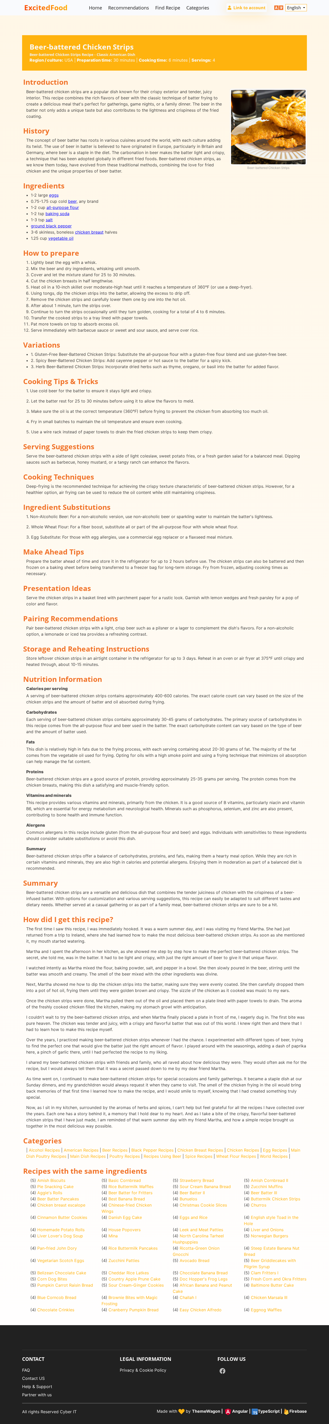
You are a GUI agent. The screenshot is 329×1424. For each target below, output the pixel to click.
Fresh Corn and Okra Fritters (278, 1279)
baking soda (57, 213)
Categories (197, 8)
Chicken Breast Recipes (200, 1150)
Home (95, 8)
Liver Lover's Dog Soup (60, 1235)
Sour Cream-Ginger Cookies (136, 1285)
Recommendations (128, 8)
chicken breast (89, 232)
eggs (54, 195)
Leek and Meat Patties (201, 1229)
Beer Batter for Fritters (130, 1192)
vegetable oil (61, 238)
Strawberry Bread (197, 1180)
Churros (258, 1205)
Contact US (33, 1378)
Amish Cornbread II (269, 1180)
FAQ (26, 1370)
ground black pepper (51, 225)
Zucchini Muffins (267, 1186)
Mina (113, 1235)
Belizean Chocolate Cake (61, 1272)
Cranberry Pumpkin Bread (133, 1309)
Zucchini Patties (123, 1260)
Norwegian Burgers (269, 1235)
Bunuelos (188, 1198)
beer (72, 201)
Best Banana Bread (126, 1198)
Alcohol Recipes (44, 1150)
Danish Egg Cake (125, 1217)
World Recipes (274, 1156)
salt (49, 219)
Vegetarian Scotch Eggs (60, 1260)
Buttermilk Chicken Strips (275, 1198)
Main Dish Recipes (88, 1156)
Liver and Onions (267, 1229)
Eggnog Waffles (266, 1309)
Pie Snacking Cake (55, 1186)
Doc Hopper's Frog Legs (203, 1279)
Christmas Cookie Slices (203, 1205)
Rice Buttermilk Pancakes (133, 1248)
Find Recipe (167, 8)
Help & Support (37, 1386)
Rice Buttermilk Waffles (130, 1186)
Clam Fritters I (264, 1272)
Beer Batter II (192, 1192)
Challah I (188, 1297)
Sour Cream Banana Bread (205, 1186)
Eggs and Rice (193, 1217)
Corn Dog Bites (52, 1279)
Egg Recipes (275, 1150)
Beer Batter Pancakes (58, 1198)
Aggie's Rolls (49, 1192)
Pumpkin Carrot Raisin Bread (65, 1285)
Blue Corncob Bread (56, 1297)
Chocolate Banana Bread (204, 1272)
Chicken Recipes (243, 1150)
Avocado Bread (194, 1260)
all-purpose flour (63, 207)
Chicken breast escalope (61, 1205)
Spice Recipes (198, 1156)
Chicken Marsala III (269, 1297)
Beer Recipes (114, 1150)
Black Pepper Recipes (152, 1150)
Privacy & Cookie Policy (143, 1370)
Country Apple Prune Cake (134, 1279)
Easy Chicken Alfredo (201, 1309)
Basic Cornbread (124, 1180)
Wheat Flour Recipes (236, 1156)
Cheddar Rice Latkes (128, 1272)
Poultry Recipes (124, 1156)
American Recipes (81, 1150)
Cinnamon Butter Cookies (62, 1217)
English (294, 8)
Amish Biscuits (51, 1180)
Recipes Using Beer (162, 1156)
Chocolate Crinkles (55, 1309)
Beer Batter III (264, 1192)
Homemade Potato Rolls (61, 1229)
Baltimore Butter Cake (272, 1285)
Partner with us (37, 1394)
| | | (249, 1411)
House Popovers (124, 1229)
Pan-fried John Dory (57, 1248)
